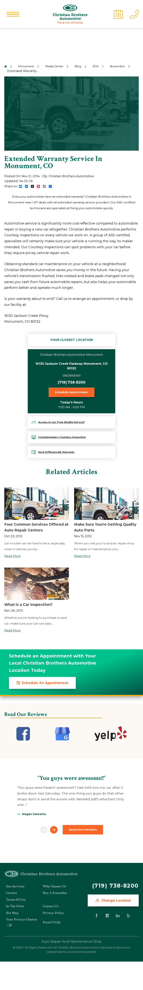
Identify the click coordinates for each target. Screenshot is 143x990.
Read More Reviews (83, 829)
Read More (12, 556)
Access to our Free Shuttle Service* (61, 422)
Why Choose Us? (54, 886)
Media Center (54, 66)
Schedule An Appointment (45, 683)
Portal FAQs (52, 922)
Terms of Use (16, 899)
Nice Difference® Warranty (56, 452)
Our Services (15, 886)
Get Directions (71, 374)
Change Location (115, 900)
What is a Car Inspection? (28, 604)
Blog (78, 66)
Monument (26, 66)
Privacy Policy (53, 913)
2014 (96, 66)
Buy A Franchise (55, 893)
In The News (15, 906)
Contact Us (50, 906)
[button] (13, 14)
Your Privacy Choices (21, 919)
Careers (11, 893)
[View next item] (54, 830)
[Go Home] (5, 66)
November (117, 66)
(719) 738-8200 (71, 382)
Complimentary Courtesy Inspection (62, 437)
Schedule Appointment (71, 392)
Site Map (12, 913)
